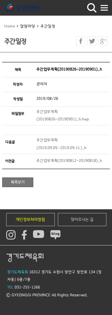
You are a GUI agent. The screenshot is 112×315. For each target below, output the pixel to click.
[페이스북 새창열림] (80, 41)
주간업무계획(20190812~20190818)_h (69, 161)
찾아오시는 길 (82, 219)
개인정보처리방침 (30, 219)
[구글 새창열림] (103, 41)
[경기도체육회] (22, 8)
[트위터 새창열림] (91, 41)
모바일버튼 (104, 8)
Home (9, 26)
